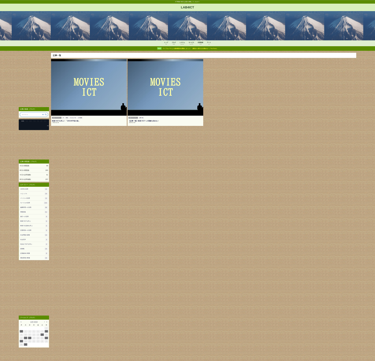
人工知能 (80, 117)
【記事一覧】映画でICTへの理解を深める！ (144, 121)
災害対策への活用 (33, 230)
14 (42, 334)
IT (63, 117)
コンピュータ (73, 117)
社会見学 (33, 239)
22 (46, 338)
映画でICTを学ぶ (56, 117)
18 (30, 338)
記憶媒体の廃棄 (33, 253)
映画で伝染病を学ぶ (33, 225)
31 (25, 344)
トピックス (33, 193)
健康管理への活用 (33, 207)
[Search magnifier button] (45, 114)
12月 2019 (34, 322)
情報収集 (33, 212)
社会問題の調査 (33, 235)
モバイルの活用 (33, 203)
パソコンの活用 (33, 198)
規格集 (33, 248)
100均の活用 (33, 189)
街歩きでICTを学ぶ (33, 244)
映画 (67, 117)
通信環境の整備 (33, 258)
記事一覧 (141, 117)
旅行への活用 (33, 216)
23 (21, 341)
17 (25, 338)
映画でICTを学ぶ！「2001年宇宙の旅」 (66, 121)
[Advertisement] (34, 79)
